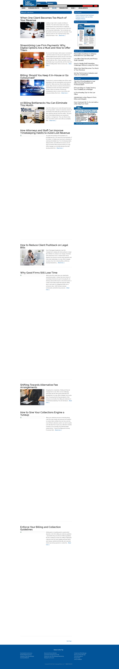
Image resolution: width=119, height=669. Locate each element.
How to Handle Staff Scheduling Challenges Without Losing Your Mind (86, 64)
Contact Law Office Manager (80, 653)
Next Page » (69, 641)
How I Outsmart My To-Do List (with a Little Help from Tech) (86, 103)
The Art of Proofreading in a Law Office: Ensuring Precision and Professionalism (84, 82)
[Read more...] (62, 35)
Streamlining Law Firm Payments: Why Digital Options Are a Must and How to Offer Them (45, 48)
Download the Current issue (26, 653)
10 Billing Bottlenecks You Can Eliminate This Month (43, 104)
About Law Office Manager (80, 654)
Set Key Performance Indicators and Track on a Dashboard (85, 74)
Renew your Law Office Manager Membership (54, 656)
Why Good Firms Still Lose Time (38, 272)
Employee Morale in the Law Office (84, 17)
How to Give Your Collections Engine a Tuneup (42, 413)
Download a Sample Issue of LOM (51, 654)
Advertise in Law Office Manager (27, 656)
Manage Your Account (49, 657)
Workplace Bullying (80, 18)
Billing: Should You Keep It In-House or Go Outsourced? (44, 76)
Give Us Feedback (78, 659)
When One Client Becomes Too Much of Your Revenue (43, 19)
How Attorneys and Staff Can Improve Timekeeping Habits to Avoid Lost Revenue (45, 131)
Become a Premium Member (50, 653)
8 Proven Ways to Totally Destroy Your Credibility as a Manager (85, 88)
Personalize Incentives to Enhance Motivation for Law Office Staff (85, 54)
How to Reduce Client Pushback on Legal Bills (44, 246)
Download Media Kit (24, 657)
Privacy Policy (77, 657)
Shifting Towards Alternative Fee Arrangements (39, 386)
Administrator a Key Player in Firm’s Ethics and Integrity (85, 98)
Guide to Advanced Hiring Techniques (84, 15)
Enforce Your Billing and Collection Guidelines (40, 528)
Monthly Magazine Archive (26, 654)
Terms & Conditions (78, 656)
